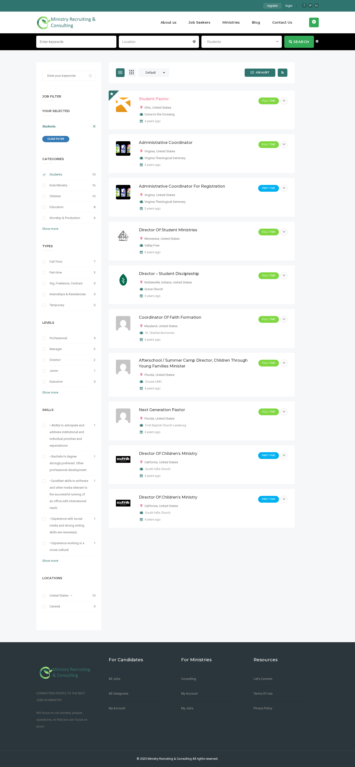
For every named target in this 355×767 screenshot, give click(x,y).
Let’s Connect (263, 679)
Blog (256, 22)
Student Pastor (154, 99)
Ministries (231, 22)
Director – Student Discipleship (169, 273)
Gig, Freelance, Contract (66, 283)
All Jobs (114, 679)
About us (169, 22)
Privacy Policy (263, 708)
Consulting (188, 679)
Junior (54, 371)
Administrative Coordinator (165, 142)
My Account (117, 708)
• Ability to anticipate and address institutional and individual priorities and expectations (67, 435)
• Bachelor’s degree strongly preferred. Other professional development (68, 463)
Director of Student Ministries (168, 230)
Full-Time (56, 261)
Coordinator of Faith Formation (170, 317)
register (272, 5)
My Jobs (187, 708)
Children (55, 196)
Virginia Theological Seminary (164, 158)
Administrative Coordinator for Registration (182, 186)
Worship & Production (65, 218)
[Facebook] (304, 5)
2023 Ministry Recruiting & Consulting (166, 758)
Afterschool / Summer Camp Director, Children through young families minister (193, 363)
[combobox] (159, 41)
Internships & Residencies (68, 294)
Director (55, 360)
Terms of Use (263, 693)
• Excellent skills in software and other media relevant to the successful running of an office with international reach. (69, 494)
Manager (56, 349)
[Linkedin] (316, 5)
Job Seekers (199, 22)
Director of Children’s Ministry (168, 453)
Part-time (56, 272)
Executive (56, 381)
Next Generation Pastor (162, 410)
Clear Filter (55, 139)
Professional (58, 338)
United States (59, 595)
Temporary (57, 305)
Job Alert (262, 72)
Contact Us (282, 22)
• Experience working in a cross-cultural (67, 546)
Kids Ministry (58, 185)
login (288, 5)
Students (49, 126)
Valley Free (151, 245)
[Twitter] (310, 5)
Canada (55, 606)
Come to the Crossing (159, 114)
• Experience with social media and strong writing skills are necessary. (67, 525)
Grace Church (153, 289)
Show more (50, 229)
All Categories (118, 693)
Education (57, 207)
